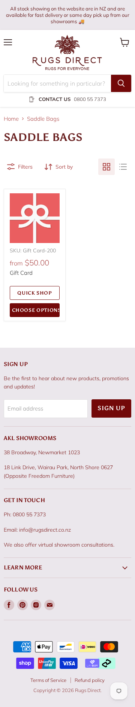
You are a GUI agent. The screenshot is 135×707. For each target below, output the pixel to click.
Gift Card (21, 272)
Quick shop (34, 293)
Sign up (111, 408)
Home (11, 119)
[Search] (121, 83)
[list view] (123, 167)
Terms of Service (48, 680)
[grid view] (106, 167)
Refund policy (90, 680)
